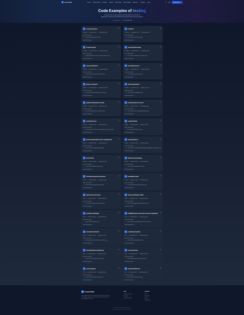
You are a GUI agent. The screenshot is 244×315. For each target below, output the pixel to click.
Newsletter (142, 2)
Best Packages (118, 2)
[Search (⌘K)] (166, 2)
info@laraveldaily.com (127, 309)
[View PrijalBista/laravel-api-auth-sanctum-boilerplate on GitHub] (160, 212)
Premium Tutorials (96, 2)
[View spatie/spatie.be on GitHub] (160, 139)
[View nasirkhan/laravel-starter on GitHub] (160, 102)
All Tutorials (104, 2)
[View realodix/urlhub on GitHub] (160, 120)
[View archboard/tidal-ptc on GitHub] (160, 268)
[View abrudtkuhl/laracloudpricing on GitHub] (118, 249)
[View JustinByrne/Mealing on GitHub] (118, 212)
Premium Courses (128, 293)
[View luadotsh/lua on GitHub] (118, 157)
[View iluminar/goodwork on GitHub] (160, 83)
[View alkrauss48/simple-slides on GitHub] (160, 194)
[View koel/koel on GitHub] (160, 28)
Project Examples (127, 2)
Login (169, 2)
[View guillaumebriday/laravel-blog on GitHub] (118, 102)
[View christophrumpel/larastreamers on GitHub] (118, 175)
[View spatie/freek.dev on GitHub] (118, 120)
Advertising (147, 300)
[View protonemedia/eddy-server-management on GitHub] (118, 139)
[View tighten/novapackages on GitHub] (160, 157)
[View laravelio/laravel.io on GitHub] (160, 65)
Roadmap (111, 2)
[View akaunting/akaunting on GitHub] (160, 46)
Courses (89, 2)
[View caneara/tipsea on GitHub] (118, 268)
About (146, 293)
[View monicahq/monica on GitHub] (118, 28)
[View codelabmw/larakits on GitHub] (160, 231)
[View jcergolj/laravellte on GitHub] (160, 175)
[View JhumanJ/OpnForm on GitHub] (118, 65)
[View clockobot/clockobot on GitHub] (118, 231)
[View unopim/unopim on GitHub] (118, 46)
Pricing (148, 2)
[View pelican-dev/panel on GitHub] (118, 83)
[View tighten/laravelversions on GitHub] (118, 194)
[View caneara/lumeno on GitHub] (160, 249)
